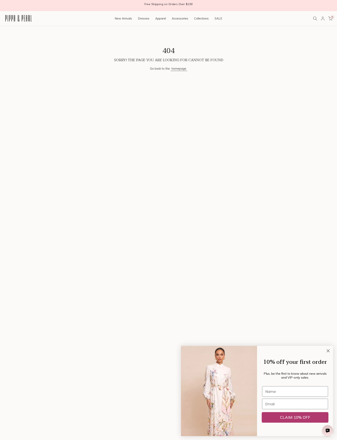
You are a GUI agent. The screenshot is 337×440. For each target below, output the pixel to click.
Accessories (180, 18)
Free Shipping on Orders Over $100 (169, 4)
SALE (218, 18)
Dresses (143, 18)
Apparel (160, 18)
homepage (179, 68)
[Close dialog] (328, 350)
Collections (201, 18)
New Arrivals (123, 18)
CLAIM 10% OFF (295, 417)
